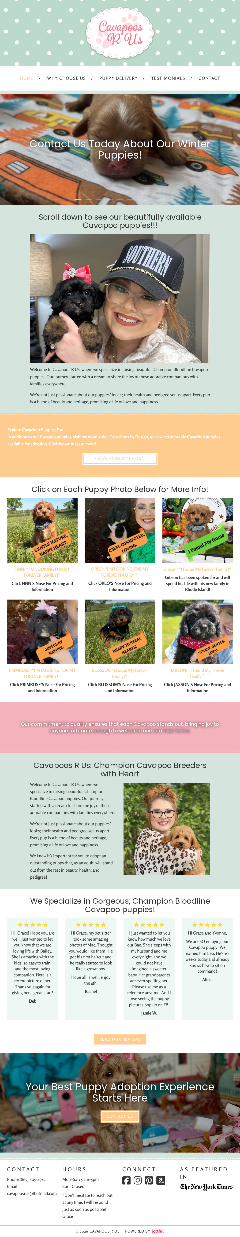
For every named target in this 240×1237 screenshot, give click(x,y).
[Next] (235, 144)
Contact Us (120, 1116)
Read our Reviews (120, 1039)
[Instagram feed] (138, 1180)
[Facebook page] (126, 1180)
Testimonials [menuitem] (168, 78)
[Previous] (4, 144)
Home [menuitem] (27, 78)
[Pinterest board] (149, 1180)
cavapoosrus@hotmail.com (32, 1193)
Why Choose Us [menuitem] (66, 78)
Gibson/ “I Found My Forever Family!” (197, 569)
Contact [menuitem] (209, 78)
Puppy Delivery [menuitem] (118, 78)
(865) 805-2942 (33, 1179)
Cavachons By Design (120, 458)
